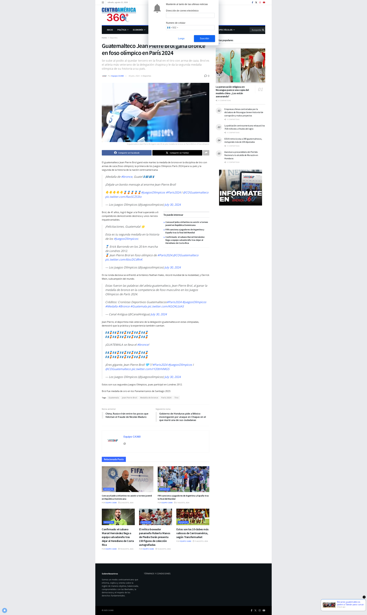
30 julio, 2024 (134, 76)
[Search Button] (263, 29)
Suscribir (204, 38)
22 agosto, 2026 (126, 502)
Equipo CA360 (117, 76)
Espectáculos (225, 29)
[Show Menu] (103, 2)
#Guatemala (138, 306)
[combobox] (172, 27)
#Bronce (124, 306)
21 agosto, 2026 (182, 502)
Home (104, 38)
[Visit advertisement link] (240, 188)
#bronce (126, 177)
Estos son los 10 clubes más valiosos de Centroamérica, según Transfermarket (192, 533)
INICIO (110, 29)
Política (121, 29)
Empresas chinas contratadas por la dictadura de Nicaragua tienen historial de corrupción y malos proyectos (243, 112)
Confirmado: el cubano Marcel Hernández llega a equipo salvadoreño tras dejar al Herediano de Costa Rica (185, 240)
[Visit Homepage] (121, 15)
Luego (181, 38)
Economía (138, 29)
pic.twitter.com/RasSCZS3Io (123, 197)
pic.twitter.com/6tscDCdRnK (123, 259)
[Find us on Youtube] (264, 2)
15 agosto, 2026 (201, 541)
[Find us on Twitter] (256, 2)
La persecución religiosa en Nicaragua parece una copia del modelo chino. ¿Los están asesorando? (232, 91)
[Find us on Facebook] (252, 2)
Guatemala (114, 397)
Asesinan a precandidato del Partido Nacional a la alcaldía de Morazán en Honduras (241, 155)
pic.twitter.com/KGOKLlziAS (166, 306)
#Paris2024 (173, 192)
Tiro (176, 397)
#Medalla (111, 306)
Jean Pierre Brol (129, 397)
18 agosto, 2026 (126, 549)
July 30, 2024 (172, 205)
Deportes (113, 38)
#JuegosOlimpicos (126, 239)
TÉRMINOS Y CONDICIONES (157, 573)
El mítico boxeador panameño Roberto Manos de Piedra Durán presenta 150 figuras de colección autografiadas (154, 536)
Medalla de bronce (149, 397)
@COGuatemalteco (195, 192)
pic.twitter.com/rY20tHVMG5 (150, 369)
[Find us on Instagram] (260, 2)
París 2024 (166, 397)
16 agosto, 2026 (164, 549)
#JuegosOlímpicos (153, 192)
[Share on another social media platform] (206, 153)
